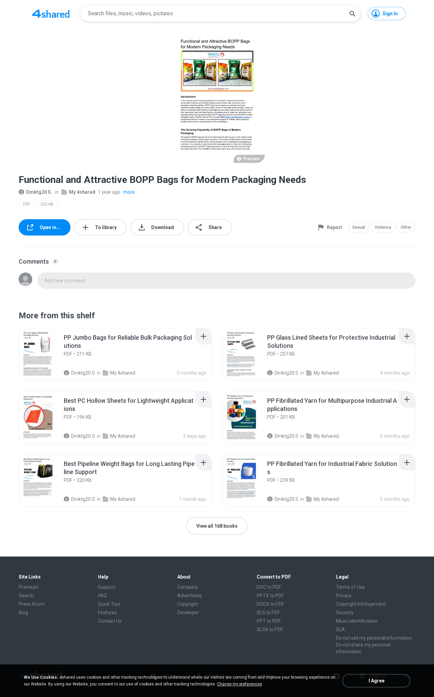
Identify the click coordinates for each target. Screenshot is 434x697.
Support (106, 587)
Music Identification (356, 621)
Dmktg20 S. (39, 192)
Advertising (189, 595)
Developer (188, 612)
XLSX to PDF (270, 629)
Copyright (187, 604)
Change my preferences (239, 684)
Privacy (344, 595)
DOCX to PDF (270, 604)
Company (187, 587)
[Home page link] (51, 13)
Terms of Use (350, 587)
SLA (340, 629)
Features (107, 612)
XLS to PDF (268, 612)
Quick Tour (109, 604)
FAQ (102, 595)
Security (345, 612)
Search (26, 595)
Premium (29, 587)
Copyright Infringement (361, 604)
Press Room (32, 604)
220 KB (47, 204)
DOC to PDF (269, 587)
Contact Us (109, 621)
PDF (26, 204)
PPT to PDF (269, 621)
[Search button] (352, 13)
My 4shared (82, 192)
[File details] (45, 354)
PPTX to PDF (270, 595)
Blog (23, 612)
